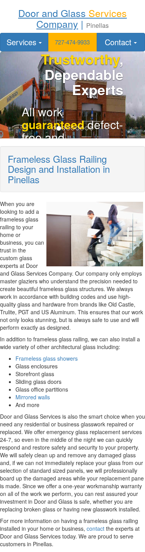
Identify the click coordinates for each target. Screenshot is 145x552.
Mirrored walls (32, 397)
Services (23, 42)
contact (95, 528)
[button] (72, 42)
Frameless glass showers (46, 358)
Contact (119, 42)
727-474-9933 (72, 42)
